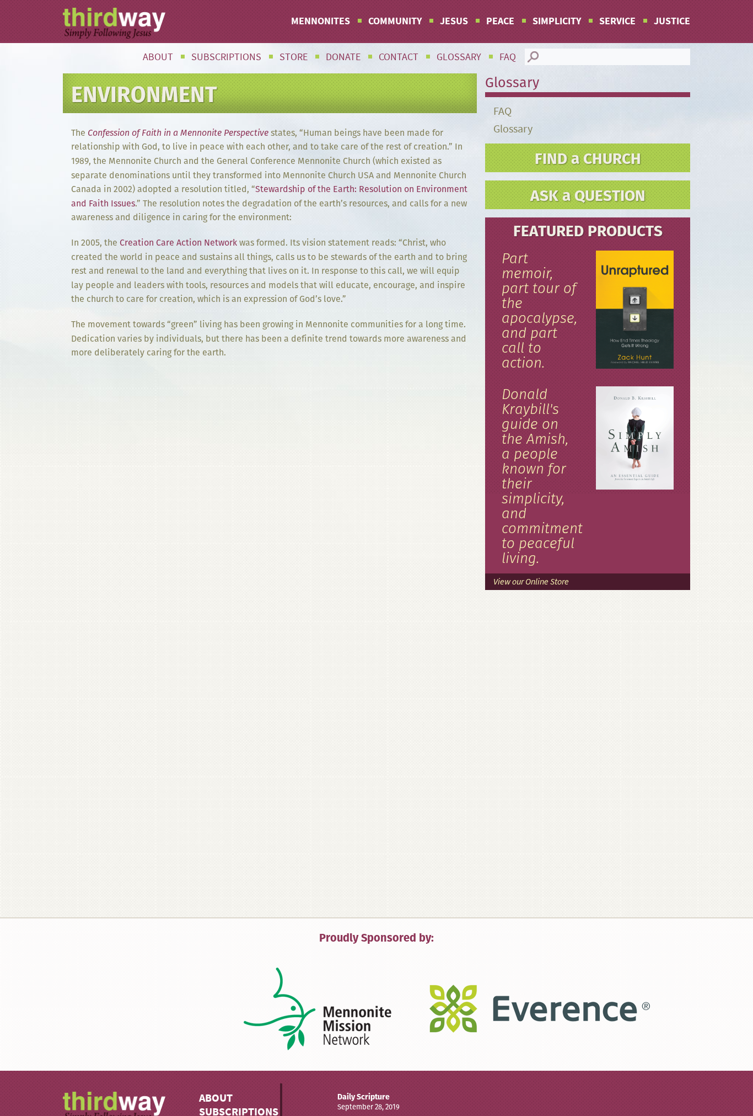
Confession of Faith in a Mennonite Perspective (178, 132)
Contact (398, 56)
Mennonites (320, 21)
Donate (343, 56)
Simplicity (557, 21)
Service (617, 21)
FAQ (507, 56)
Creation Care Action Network (178, 242)
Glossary (459, 56)
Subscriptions (226, 56)
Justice (672, 21)
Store (293, 56)
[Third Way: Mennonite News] (114, 23)
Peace (500, 21)
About (158, 56)
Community (395, 21)
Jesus (454, 21)
